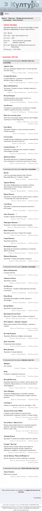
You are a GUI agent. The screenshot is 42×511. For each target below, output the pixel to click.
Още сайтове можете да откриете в (21, 491)
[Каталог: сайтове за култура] (20, 11)
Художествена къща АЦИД (13, 411)
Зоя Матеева (8, 105)
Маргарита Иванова (11, 222)
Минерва (7, 363)
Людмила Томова (10, 278)
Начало (4, 18)
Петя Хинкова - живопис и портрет (15, 322)
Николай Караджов (10, 270)
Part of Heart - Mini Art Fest (13, 422)
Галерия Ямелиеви (10, 76)
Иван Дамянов (9, 349)
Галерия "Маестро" (10, 444)
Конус (6, 371)
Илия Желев (8, 296)
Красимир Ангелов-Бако (12, 314)
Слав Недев (8, 204)
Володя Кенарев (9, 95)
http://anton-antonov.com (20, 35)
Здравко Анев (8, 66)
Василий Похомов (10, 379)
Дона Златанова (9, 341)
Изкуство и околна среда (12, 115)
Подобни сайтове (33, 72)
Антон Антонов (18, 40)
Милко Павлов (9, 194)
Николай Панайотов (11, 86)
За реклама (37, 498)
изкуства (22, 42)
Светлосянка (8, 137)
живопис (15, 42)
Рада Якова (8, 127)
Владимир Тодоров (10, 246)
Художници (7, 20)
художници (27, 40)
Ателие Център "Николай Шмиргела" (17, 456)
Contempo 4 (8, 403)
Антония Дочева (9, 436)
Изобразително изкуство (24, 18)
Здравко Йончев (9, 182)
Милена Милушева (10, 256)
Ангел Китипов (9, 391)
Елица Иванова (9, 238)
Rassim (6, 173)
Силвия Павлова (9, 147)
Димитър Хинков (9, 157)
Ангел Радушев (9, 214)
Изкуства (12, 18)
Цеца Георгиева (9, 230)
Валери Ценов (8, 306)
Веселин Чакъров (10, 333)
